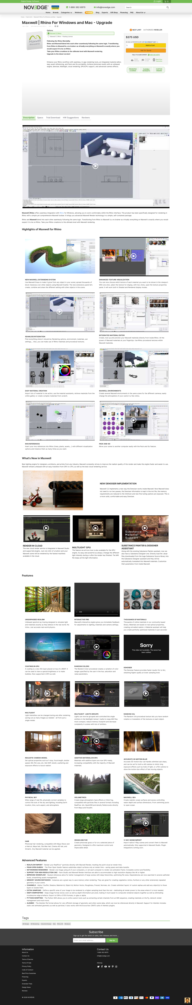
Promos (89, 12)
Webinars (78, 12)
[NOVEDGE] (37, 7)
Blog (97, 12)
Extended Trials (27, 984)
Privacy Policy (26, 966)
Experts (105, 12)
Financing (124, 12)
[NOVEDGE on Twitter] (98, 966)
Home (48, 12)
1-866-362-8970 (77, 7)
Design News (26, 987)
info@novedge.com (105, 7)
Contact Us (25, 956)
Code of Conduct (27, 970)
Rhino (62, 213)
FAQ (131, 12)
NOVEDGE (31, 997)
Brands (55, 12)
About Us (140, 12)
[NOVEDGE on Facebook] (102, 966)
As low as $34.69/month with (135, 42)
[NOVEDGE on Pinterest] (112, 966)
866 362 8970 (155, 55)
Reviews (24, 991)
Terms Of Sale (26, 963)
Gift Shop (114, 12)
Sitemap (99, 963)
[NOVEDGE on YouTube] (105, 966)
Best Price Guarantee (159, 60)
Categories (65, 12)
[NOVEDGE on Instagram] (116, 966)
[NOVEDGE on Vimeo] (109, 966)
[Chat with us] (187, 1000)
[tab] (29, 118)
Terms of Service (27, 959)
